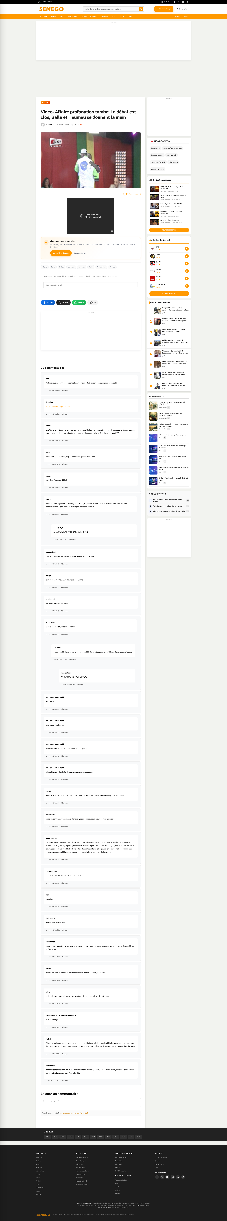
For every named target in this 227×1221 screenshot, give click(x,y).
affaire (44, 267)
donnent (71, 267)
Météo (186, 17)
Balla (53, 267)
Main (90, 267)
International (73, 16)
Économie (93, 16)
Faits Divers (40, 1188)
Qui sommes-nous (161, 1157)
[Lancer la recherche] (141, 9)
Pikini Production (120, 1171)
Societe (38, 1161)
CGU (156, 1167)
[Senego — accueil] (51, 9)
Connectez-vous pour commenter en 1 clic (73, 1113)
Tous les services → (82, 1184)
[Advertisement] (113, 41)
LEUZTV (117, 1167)
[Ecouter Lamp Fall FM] (187, 286)
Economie (39, 1167)
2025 (55, 1137)
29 (83, 124)
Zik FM (117, 1187)
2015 (131, 1137)
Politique (43, 16)
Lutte (37, 1184)
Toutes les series (169, 230)
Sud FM (117, 1190)
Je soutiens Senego (61, 253)
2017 (115, 1137)
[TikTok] (187, 2)
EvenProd (118, 1164)
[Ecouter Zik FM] (187, 256)
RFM (116, 1183)
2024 (62, 1137)
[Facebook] (174, 2)
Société (53, 16)
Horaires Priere (81, 1167)
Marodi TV (118, 1161)
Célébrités (104, 16)
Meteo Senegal (80, 1161)
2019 (100, 1137)
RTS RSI (117, 1193)
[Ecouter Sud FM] (187, 263)
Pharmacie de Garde (82, 1171)
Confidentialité (124, 1208)
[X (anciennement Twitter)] (178, 2)
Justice (61, 16)
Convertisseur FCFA (82, 1157)
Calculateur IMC (81, 1174)
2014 (138, 1137)
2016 (123, 1137)
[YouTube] (183, 2)
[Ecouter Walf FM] (187, 271)
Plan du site (101, 1208)
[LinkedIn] (178, 1177)
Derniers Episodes (121, 1157)
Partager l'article (80, 253)
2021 (85, 1137)
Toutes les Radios (121, 1180)
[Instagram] (173, 1177)
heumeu (82, 267)
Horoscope (79, 1178)
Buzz (113, 16)
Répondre (65, 391)
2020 (93, 1137)
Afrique (84, 16)
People (38, 1174)
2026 (47, 1137)
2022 (78, 1137)
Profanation (101, 267)
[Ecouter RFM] (187, 249)
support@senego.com (142, 1205)
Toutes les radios (169, 293)
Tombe (112, 267)
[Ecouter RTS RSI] (187, 278)
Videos (38, 1191)
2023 (70, 1137)
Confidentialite (159, 1164)
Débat (61, 267)
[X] (162, 1177)
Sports (121, 16)
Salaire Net (79, 1164)
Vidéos (130, 16)
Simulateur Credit (81, 1181)
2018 (108, 1137)
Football (38, 1181)
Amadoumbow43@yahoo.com (58, 406)
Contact (157, 1161)
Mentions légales (111, 1208)
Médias (45, 103)
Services (177, 17)
